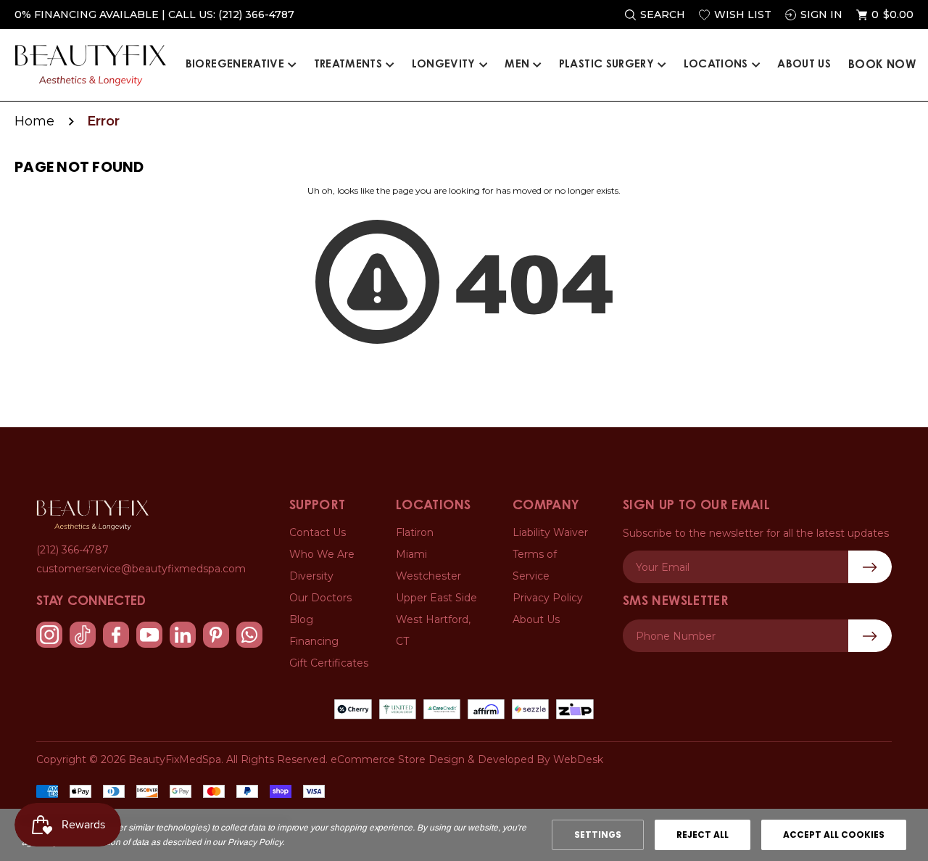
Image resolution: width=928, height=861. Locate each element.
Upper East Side (436, 597)
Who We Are (322, 554)
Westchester (428, 575)
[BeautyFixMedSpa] (92, 515)
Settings (597, 834)
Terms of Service (535, 565)
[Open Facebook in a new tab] (116, 635)
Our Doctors (320, 597)
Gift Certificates (328, 663)
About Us (536, 619)
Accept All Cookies (833, 834)
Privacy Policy (548, 597)
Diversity (311, 575)
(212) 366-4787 (256, 14)
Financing (314, 641)
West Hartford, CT (433, 630)
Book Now (882, 65)
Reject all (702, 834)
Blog (301, 619)
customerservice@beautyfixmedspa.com (141, 568)
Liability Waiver (550, 532)
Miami (411, 554)
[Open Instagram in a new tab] (49, 635)
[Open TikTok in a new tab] (83, 635)
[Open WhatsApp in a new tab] (249, 635)
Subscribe (870, 635)
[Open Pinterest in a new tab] (216, 635)
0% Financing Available (86, 14)
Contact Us (317, 532)
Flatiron (415, 532)
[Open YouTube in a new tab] (149, 635)
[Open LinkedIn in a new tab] (183, 635)
